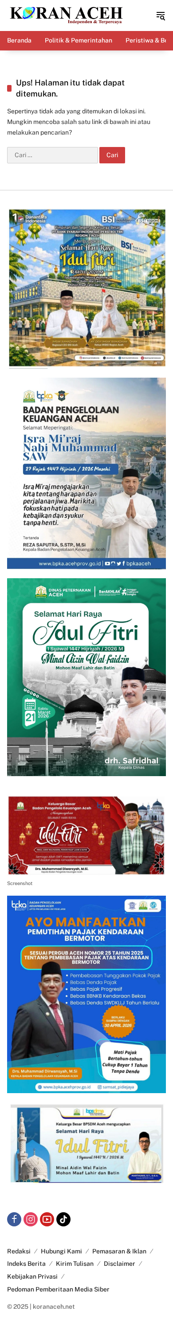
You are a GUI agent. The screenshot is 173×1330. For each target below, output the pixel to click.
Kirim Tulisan (75, 1263)
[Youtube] (47, 1219)
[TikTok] (63, 1219)
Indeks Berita (26, 1263)
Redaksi (19, 1251)
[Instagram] (31, 1219)
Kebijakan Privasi (32, 1276)
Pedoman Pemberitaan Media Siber (58, 1289)
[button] (160, 15)
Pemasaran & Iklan (119, 1251)
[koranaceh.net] (66, 15)
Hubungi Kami (61, 1251)
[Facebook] (14, 1219)
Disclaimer (119, 1263)
